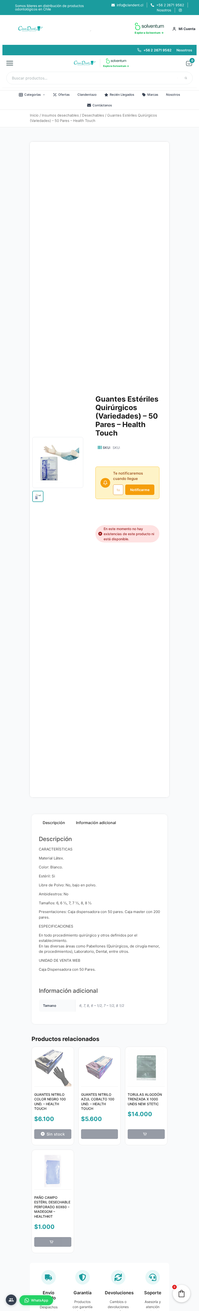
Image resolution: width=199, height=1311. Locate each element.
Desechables (93, 115)
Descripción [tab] (54, 822)
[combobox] (99, 78)
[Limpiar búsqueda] (177, 78)
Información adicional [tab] (96, 822)
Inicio (34, 115)
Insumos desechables (60, 115)
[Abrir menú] (11, 63)
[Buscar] (186, 78)
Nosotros (184, 50)
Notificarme (139, 490)
